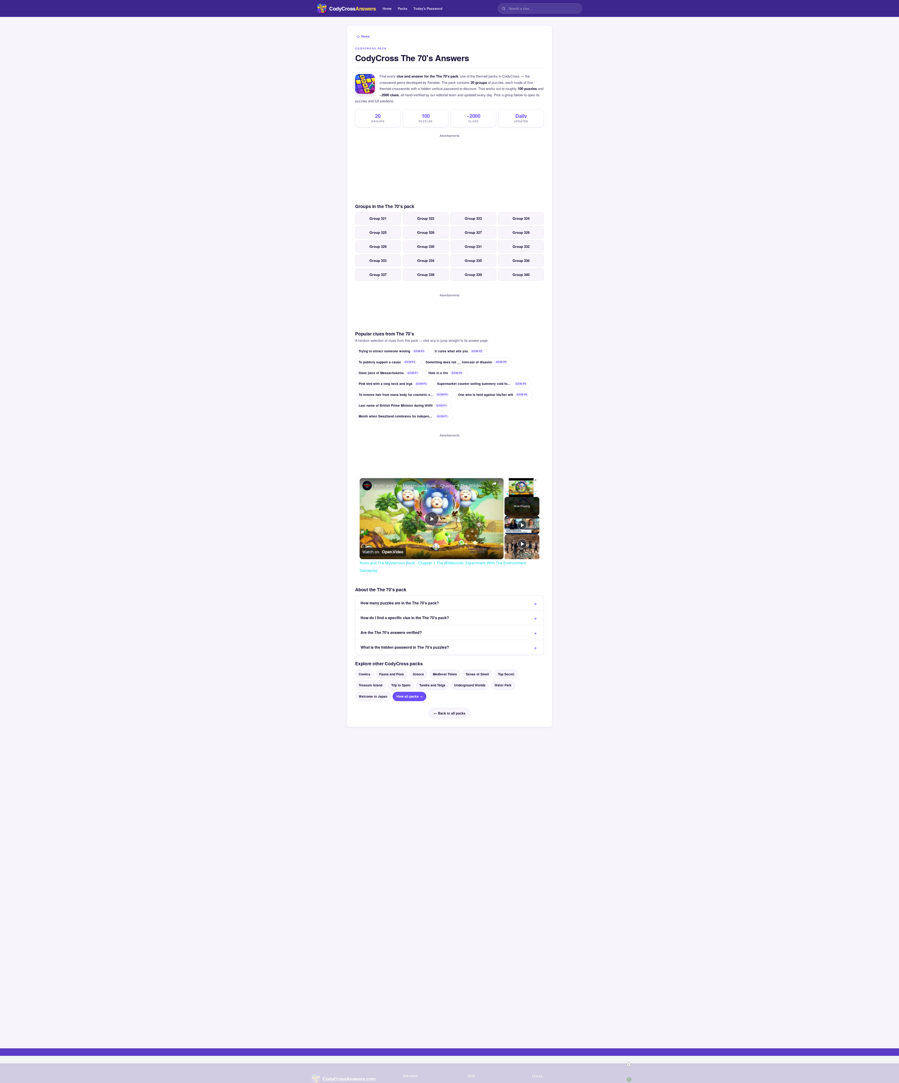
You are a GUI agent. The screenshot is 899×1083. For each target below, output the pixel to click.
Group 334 (425, 260)
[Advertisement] (449, 167)
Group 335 (473, 260)
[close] (629, 1065)
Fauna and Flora (391, 674)
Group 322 (425, 218)
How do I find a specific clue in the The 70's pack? (405, 617)
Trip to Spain (400, 685)
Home (387, 8)
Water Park (503, 685)
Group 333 (378, 260)
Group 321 (378, 218)
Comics (364, 674)
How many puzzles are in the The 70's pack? (400, 603)
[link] (367, 485)
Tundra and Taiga (432, 685)
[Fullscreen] (535, 494)
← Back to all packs (449, 713)
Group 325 (378, 232)
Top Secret (506, 674)
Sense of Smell (477, 674)
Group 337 (378, 274)
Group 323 (473, 218)
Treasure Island (370, 685)
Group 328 (521, 232)
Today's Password (427, 8)
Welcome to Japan (373, 696)
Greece (418, 674)
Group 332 (521, 246)
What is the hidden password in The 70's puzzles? (405, 647)
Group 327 (473, 232)
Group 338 (425, 274)
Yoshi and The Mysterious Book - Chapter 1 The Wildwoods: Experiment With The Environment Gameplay (431, 485)
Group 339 (473, 274)
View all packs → (409, 696)
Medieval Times (445, 674)
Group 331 (473, 246)
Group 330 (425, 246)
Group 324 (521, 218)
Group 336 (521, 260)
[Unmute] (513, 494)
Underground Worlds (470, 685)
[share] (494, 484)
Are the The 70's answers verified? (391, 632)
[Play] (507, 494)
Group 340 (521, 274)
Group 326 (425, 232)
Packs (402, 8)
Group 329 (378, 246)
